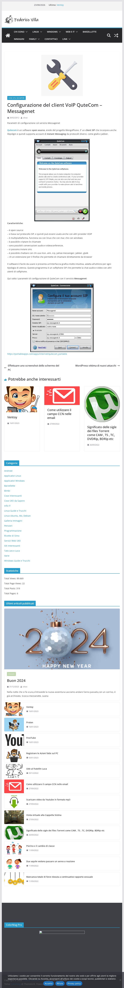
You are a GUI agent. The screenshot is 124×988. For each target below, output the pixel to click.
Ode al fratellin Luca (36, 768)
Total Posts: (10, 588)
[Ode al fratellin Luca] (14, 771)
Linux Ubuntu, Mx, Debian (17, 515)
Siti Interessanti (12, 545)
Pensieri (8, 525)
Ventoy (60, 4)
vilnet (25, 117)
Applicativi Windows (14, 480)
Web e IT (70, 31)
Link (64, 39)
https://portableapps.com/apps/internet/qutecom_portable (37, 353)
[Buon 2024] (62, 639)
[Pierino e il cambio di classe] (14, 848)
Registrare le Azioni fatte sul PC (42, 753)
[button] (26, 32)
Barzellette (89, 31)
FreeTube (31, 737)
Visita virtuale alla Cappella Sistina (43, 815)
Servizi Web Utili (12, 540)
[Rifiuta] (120, 979)
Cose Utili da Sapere (16, 98)
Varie (6, 555)
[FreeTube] (14, 740)
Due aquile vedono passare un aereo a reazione (50, 861)
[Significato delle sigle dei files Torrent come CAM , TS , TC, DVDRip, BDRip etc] (102, 388)
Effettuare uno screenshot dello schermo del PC (33, 368)
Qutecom (12, 130)
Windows (52, 31)
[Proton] (14, 724)
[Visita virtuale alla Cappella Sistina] (14, 817)
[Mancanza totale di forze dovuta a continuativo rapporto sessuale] (14, 879)
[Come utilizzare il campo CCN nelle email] (62, 388)
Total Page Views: (13, 583)
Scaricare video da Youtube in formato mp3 (48, 799)
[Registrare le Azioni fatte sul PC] (14, 755)
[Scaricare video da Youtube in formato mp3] (14, 802)
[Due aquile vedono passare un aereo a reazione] (14, 863)
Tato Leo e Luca (12, 550)
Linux (36, 31)
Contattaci (51, 39)
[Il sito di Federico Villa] (7, 35)
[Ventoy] (22, 388)
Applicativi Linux (12, 475)
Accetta (48, 983)
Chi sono (19, 31)
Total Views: (10, 578)
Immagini (19, 39)
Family (32, 39)
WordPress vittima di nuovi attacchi (95, 365)
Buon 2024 (16, 680)
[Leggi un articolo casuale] (116, 35)
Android (8, 470)
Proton (29, 722)
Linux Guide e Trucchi (15, 510)
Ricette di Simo (11, 535)
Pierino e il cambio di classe (40, 845)
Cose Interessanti (13, 495)
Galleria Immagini (13, 520)
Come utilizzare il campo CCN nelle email (59, 414)
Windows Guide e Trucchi (17, 560)
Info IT (7, 505)
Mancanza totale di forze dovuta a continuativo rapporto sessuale (59, 876)
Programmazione (12, 530)
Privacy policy (74, 983)
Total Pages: (10, 593)
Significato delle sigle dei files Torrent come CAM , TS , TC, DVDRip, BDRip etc (101, 433)
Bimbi (7, 490)
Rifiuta (60, 983)
